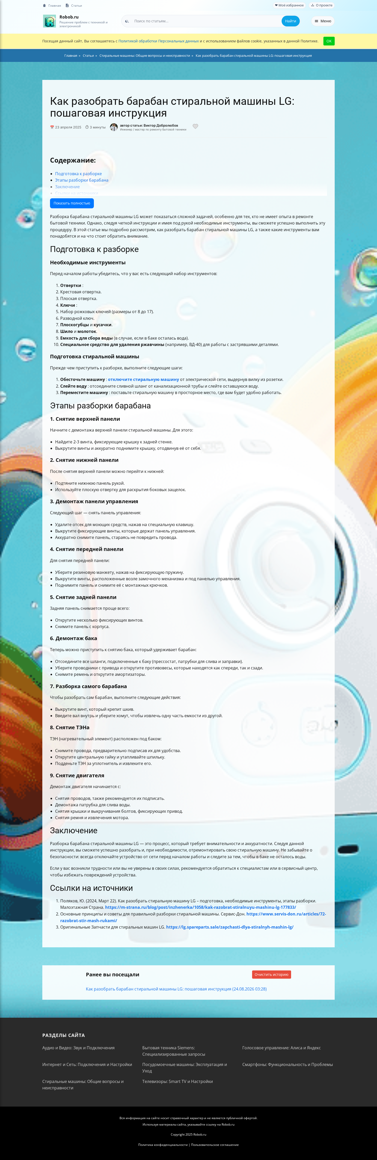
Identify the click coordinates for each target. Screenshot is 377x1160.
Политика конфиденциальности (163, 1145)
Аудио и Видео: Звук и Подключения (78, 1048)
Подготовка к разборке (78, 173)
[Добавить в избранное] (195, 127)
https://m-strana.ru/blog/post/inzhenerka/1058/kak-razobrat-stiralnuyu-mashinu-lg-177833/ (200, 907)
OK (329, 41)
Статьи (76, 5)
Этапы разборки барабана (81, 180)
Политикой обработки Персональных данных (158, 41)
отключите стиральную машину (143, 379)
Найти (290, 20)
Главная (54, 5)
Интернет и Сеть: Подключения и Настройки (87, 1064)
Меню (326, 20)
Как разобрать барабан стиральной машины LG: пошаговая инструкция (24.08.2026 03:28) (176, 989)
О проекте (324, 5)
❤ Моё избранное (289, 5)
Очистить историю (272, 974)
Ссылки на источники (76, 193)
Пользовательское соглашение (215, 1145)
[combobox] (211, 21)
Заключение (67, 187)
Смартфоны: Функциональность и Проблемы (287, 1064)
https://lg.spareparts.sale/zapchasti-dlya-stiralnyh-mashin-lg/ (230, 927)
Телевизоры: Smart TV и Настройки (177, 1081)
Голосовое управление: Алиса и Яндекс (281, 1048)
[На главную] (49, 21)
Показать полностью (72, 203)
